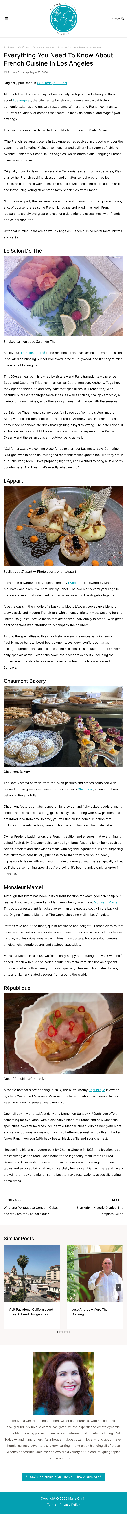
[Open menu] (6, 19)
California (24, 47)
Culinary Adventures (44, 47)
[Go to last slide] (8, 1287)
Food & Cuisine (67, 47)
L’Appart (74, 583)
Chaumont (85, 789)
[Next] (118, 1287)
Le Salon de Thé (33, 353)
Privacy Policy (70, 1505)
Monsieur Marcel (106, 902)
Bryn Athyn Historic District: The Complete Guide (99, 1207)
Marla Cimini (17, 72)
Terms (51, 1505)
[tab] (57, 1332)
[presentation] (32, 1273)
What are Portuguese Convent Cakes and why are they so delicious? (31, 1207)
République (97, 1090)
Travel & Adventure (90, 47)
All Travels (10, 47)
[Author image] (5, 72)
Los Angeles (22, 100)
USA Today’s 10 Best (52, 83)
